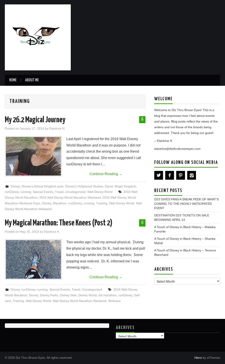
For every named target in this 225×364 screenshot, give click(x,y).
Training (101, 203)
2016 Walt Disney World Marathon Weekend (70, 197)
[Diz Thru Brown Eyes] (38, 37)
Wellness (114, 301)
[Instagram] (191, 175)
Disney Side (68, 295)
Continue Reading (105, 174)
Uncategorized (75, 192)
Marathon (59, 203)
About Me (32, 80)
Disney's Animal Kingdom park (43, 186)
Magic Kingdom (125, 186)
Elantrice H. (57, 128)
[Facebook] (169, 175)
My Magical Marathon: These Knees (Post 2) (58, 223)
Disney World (87, 295)
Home (12, 80)
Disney (15, 186)
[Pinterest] (180, 175)
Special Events (43, 192)
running (25, 192)
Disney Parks (49, 295)
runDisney (12, 192)
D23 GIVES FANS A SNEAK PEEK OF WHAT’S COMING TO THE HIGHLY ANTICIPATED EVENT (186, 204)
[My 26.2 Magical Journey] (33, 156)
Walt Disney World (99, 192)
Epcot (109, 186)
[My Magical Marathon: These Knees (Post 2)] (33, 259)
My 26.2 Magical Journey (35, 120)
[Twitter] (158, 175)
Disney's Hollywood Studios (84, 186)
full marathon (107, 295)
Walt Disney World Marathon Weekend (79, 301)
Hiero (198, 357)
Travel (59, 192)
